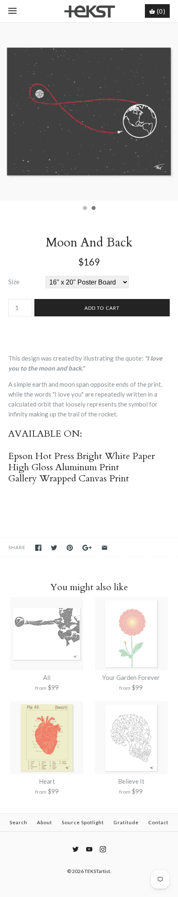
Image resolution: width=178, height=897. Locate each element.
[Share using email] (104, 548)
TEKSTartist (97, 871)
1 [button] (84, 209)
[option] (89, 112)
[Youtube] (89, 849)
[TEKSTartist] (89, 11)
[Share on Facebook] (38, 548)
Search (18, 822)
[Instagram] (103, 849)
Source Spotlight (83, 822)
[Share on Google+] (87, 548)
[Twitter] (75, 849)
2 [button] (93, 209)
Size (13, 281)
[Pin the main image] (70, 548)
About (44, 822)
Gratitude (126, 822)
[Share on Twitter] (54, 548)
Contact (158, 822)
